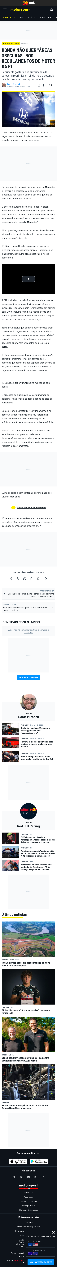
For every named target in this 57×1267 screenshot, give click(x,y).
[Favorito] (44, 85)
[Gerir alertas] (45, 578)
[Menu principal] (5, 10)
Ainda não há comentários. (28, 631)
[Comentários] (51, 85)
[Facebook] (11, 578)
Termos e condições (19, 1253)
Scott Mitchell (13, 84)
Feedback (28, 1222)
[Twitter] (18, 578)
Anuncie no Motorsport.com (28, 1226)
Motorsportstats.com (28, 1210)
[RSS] (43, 1177)
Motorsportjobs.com (28, 1201)
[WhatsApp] (24, 578)
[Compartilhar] (39, 85)
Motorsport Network (23, 1260)
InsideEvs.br (29, 1192)
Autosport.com (28, 1205)
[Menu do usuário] (51, 10)
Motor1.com (28, 1197)
